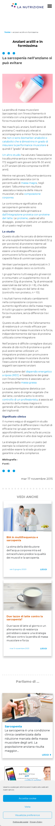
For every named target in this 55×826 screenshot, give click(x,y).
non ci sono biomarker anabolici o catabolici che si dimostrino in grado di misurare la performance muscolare (25, 141)
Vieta (27, 806)
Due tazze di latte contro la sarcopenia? (25, 618)
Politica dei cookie (20, 822)
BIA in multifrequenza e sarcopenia (22, 539)
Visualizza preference (27, 815)
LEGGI (43, 569)
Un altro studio (11, 155)
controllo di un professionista (20, 399)
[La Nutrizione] (27, 6)
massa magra (29, 183)
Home (8, 32)
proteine (22, 218)
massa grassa (29, 382)
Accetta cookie (27, 798)
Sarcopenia (13, 726)
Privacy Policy (36, 822)
